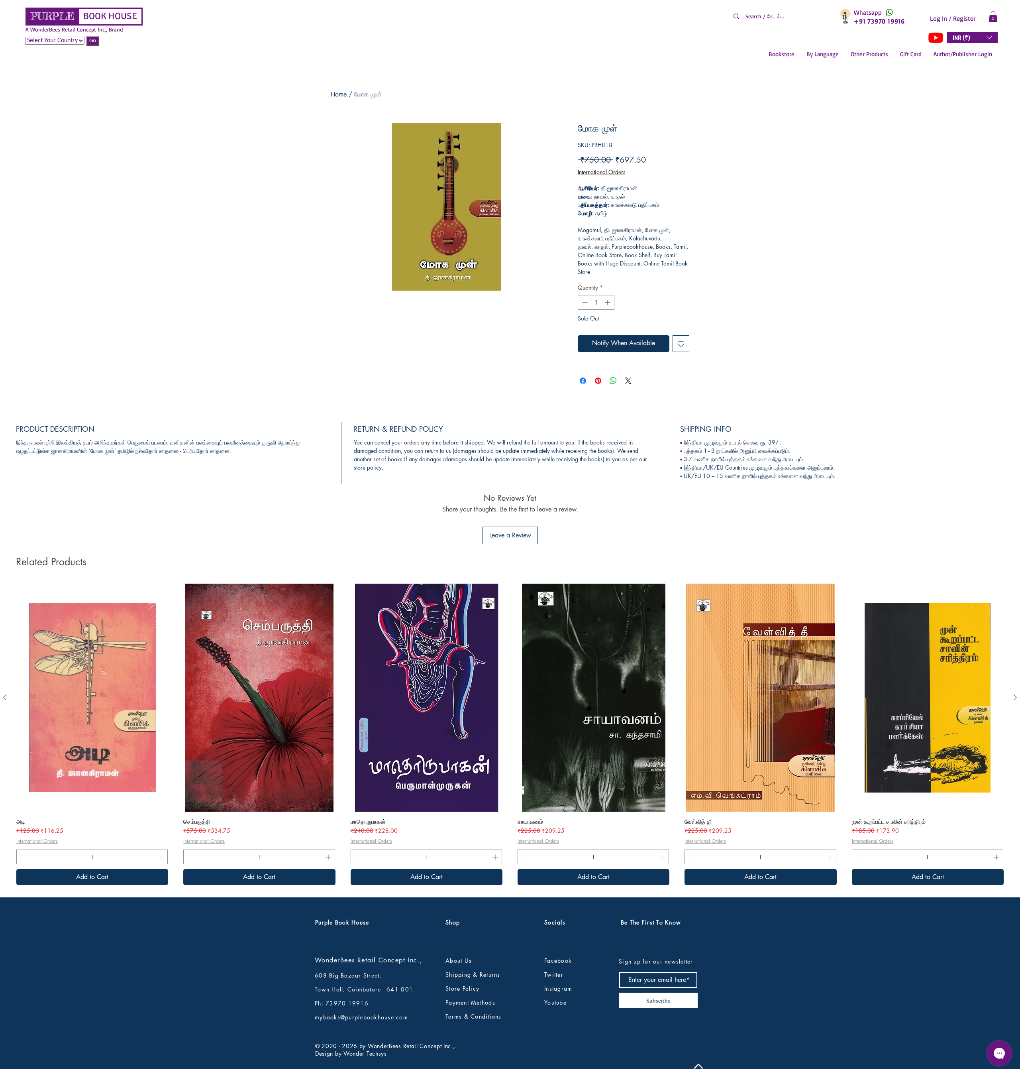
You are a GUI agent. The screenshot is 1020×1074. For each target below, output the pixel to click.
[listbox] (972, 37)
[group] (510, 734)
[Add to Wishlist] (681, 343)
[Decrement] (584, 302)
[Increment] (608, 302)
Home (339, 94)
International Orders (602, 172)
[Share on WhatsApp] (613, 381)
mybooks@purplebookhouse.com (361, 1017)
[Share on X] (628, 381)
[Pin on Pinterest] (598, 381)
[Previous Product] (5, 697)
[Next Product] (1015, 697)
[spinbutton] (596, 302)
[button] (993, 16)
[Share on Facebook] (583, 381)
